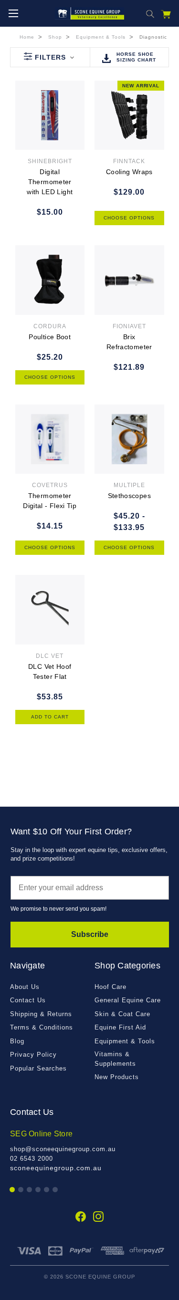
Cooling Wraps (129, 172)
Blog (17, 1041)
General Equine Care (128, 1000)
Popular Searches (38, 1068)
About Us (25, 986)
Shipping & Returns (41, 1014)
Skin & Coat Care (122, 1014)
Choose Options (129, 217)
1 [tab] (12, 1190)
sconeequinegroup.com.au (56, 1168)
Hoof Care (110, 986)
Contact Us (28, 1000)
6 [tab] (55, 1190)
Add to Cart (50, 716)
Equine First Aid (120, 1027)
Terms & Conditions (41, 1027)
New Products (117, 1077)
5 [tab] (47, 1190)
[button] (50, 57)
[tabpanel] (89, 1151)
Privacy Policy (33, 1054)
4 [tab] (38, 1190)
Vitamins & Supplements (115, 1058)
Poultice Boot (50, 337)
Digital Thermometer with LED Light (50, 182)
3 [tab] (29, 1190)
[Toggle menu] (13, 13)
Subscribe (89, 934)
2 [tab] (21, 1190)
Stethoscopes (129, 495)
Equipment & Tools (125, 1041)
